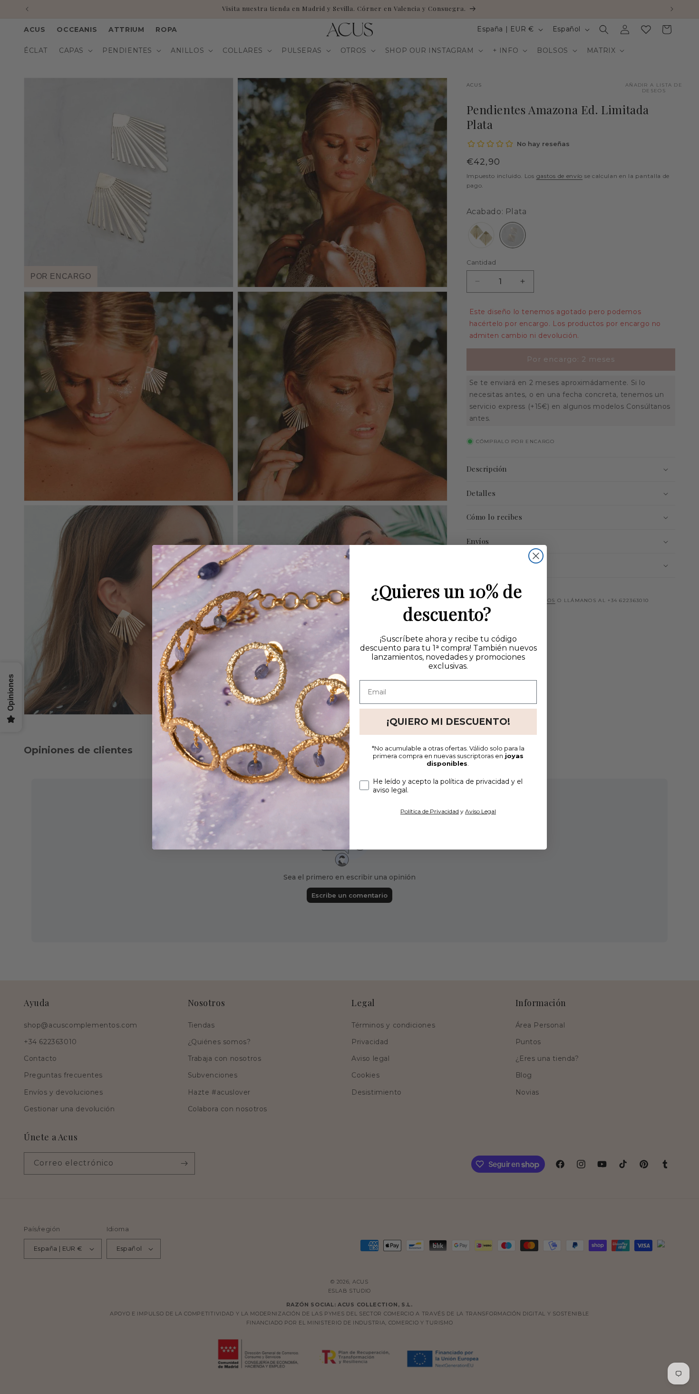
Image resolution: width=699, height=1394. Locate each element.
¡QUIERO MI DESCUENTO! (448, 721)
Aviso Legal (480, 811)
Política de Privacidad (429, 811)
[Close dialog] (536, 556)
